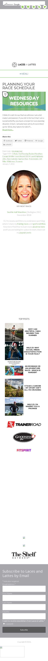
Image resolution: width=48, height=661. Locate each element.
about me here (38, 227)
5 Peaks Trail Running (20, 154)
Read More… (7, 129)
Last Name (7, 602)
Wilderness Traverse (15, 161)
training (20, 224)
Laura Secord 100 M (22, 156)
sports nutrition (38, 224)
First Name (7, 593)
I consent (9, 624)
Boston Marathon (35, 154)
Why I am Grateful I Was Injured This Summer (33, 332)
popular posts (25, 232)
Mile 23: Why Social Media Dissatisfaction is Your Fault (32, 351)
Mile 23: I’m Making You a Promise (33, 406)
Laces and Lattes (24, 65)
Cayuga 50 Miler (8, 156)
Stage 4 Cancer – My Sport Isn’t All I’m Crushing (32, 388)
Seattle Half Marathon (16, 212)
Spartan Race (23, 159)
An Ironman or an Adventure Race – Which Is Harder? (32, 369)
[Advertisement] (24, 35)
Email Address (9, 584)
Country (5, 611)
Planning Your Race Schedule (18, 86)
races (26, 224)
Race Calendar (12, 159)
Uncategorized (17, 151)
